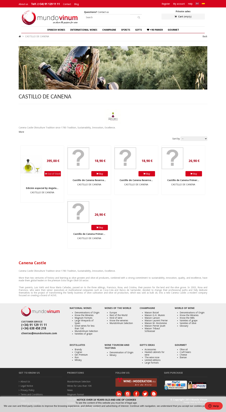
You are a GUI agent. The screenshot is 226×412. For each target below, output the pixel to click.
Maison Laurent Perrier (156, 320)
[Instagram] (128, 396)
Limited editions (152, 360)
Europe (113, 312)
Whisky (78, 360)
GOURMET (173, 29)
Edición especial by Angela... (42, 188)
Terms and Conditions (32, 394)
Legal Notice (27, 386)
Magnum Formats (83, 318)
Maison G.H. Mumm (155, 315)
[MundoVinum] (50, 25)
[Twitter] (146, 396)
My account (179, 3)
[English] (197, 3)
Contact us (96, 12)
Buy (100, 173)
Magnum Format (75, 394)
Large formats (152, 362)
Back (205, 36)
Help (190, 3)
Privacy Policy (27, 390)
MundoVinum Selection (86, 331)
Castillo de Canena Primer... (183, 180)
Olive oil (184, 349)
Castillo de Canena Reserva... (89, 180)
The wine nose (152, 357)
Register (166, 3)
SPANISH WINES (56, 29)
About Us (25, 381)
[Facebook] (137, 396)
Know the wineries (119, 320)
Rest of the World (118, 315)
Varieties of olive (188, 323)
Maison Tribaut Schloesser (152, 329)
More (21, 132)
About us (23, 4)
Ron (77, 357)
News (70, 390)
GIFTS (138, 29)
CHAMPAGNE (109, 29)
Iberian (183, 357)
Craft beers (185, 352)
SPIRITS (125, 29)
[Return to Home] (20, 36)
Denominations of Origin (87, 312)
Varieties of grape (83, 333)
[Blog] (154, 396)
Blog (76, 4)
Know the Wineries (84, 315)
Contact (67, 4)
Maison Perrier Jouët (155, 325)
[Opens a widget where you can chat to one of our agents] (213, 406)
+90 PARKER (156, 29)
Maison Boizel (152, 312)
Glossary (184, 325)
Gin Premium (81, 354)
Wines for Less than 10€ (79, 386)
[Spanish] (203, 3)
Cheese (183, 354)
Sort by (176, 138)
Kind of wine (116, 318)
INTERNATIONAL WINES (83, 29)
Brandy (78, 349)
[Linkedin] (119, 396)
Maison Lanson (152, 318)
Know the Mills (187, 318)
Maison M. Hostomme (156, 323)
